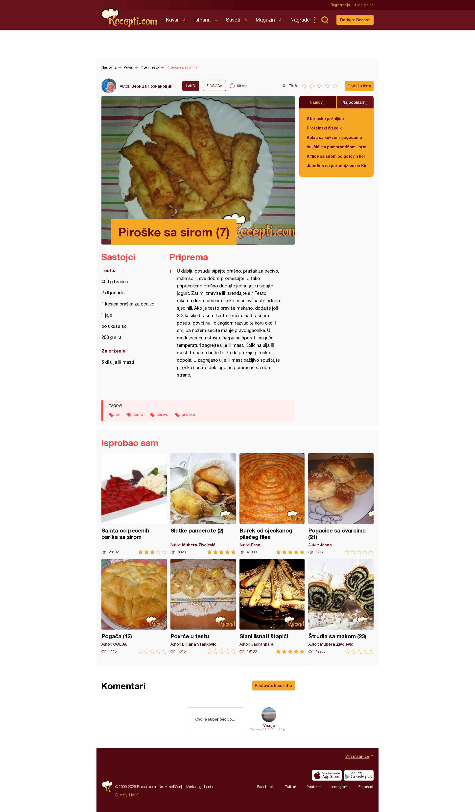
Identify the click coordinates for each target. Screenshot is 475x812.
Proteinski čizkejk (324, 128)
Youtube (314, 787)
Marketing (193, 787)
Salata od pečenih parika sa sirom (134, 504)
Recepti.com (129, 17)
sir (118, 414)
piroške (188, 414)
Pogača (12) (134, 606)
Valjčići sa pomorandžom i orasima (336, 146)
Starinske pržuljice (325, 118)
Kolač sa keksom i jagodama (334, 137)
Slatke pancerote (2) (203, 504)
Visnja (269, 725)
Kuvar (172, 20)
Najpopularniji (355, 102)
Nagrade (300, 20)
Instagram (340, 787)
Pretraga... (324, 19)
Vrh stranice (357, 756)
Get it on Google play (359, 775)
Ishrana (202, 20)
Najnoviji (318, 102)
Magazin (265, 20)
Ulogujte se (364, 5)
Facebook (265, 787)
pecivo (162, 414)
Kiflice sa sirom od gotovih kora (336, 156)
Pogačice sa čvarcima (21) (341, 504)
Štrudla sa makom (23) (341, 606)
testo (138, 414)
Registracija (340, 5)
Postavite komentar (273, 685)
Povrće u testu (203, 606)
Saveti (233, 20)
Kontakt (209, 787)
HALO (134, 795)
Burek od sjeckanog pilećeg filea (272, 504)
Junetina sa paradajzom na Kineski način (336, 165)
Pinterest (366, 787)
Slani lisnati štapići (272, 606)
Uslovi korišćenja (171, 787)
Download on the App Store (327, 775)
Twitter (290, 787)
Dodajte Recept (355, 19)
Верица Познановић (151, 86)
